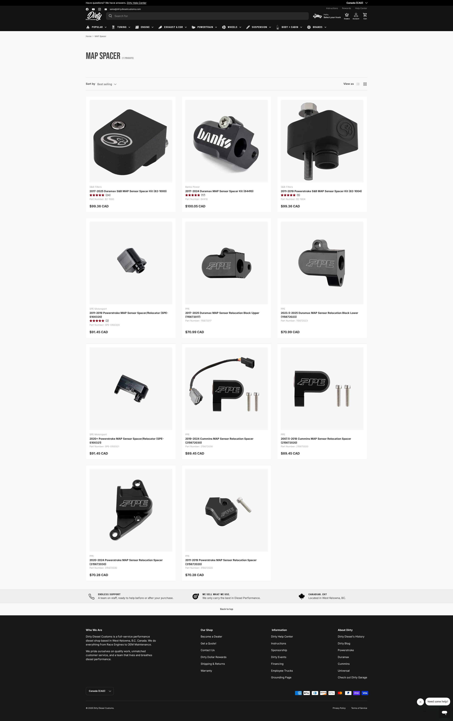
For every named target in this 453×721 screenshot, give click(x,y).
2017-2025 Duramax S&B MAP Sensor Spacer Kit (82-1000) (128, 191)
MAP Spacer (100, 36)
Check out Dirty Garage (352, 677)
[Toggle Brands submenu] (325, 27)
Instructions (332, 8)
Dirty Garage (121, 2)
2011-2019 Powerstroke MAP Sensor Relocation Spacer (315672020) (221, 562)
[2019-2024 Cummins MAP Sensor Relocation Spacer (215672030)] (226, 388)
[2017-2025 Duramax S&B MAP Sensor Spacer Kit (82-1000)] (131, 141)
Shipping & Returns (213, 663)
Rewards (346, 8)
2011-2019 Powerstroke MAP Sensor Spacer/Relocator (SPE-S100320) (129, 315)
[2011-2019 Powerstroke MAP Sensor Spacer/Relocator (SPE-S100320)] (131, 263)
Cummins (344, 663)
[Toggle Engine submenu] (152, 27)
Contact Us (208, 650)
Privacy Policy (339, 708)
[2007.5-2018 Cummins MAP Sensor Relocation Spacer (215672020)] (322, 388)
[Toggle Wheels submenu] (240, 27)
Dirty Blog (344, 643)
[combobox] (207, 16)
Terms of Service (359, 708)
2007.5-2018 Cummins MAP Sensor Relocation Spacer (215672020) (316, 440)
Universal (344, 670)
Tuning (122, 27)
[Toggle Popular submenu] (106, 27)
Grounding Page (281, 677)
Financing (277, 663)
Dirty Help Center (282, 636)
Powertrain (205, 27)
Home (88, 36)
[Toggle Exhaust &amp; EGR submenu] (186, 27)
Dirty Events (278, 657)
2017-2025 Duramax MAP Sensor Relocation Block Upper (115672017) (222, 315)
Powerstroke (346, 650)
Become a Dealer (211, 636)
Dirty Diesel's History (351, 636)
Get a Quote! (208, 643)
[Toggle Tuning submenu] (129, 27)
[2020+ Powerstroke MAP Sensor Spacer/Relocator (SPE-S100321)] (131, 388)
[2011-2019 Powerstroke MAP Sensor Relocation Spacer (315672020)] (226, 510)
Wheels (232, 27)
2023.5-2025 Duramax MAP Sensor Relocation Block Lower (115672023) (319, 315)
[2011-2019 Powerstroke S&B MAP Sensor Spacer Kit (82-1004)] (322, 141)
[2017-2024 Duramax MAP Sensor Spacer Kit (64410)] (226, 141)
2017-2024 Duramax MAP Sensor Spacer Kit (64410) (219, 191)
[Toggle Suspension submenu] (270, 27)
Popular (97, 27)
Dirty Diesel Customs (104, 708)
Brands (318, 27)
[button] (365, 16)
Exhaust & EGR (173, 27)
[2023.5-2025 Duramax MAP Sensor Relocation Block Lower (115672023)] (322, 263)
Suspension (259, 27)
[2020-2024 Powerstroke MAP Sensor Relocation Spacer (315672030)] (131, 510)
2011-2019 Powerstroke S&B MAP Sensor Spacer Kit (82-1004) (321, 191)
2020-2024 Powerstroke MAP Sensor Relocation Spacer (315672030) (126, 562)
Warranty (206, 670)
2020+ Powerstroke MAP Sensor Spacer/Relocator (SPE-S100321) (127, 440)
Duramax (343, 657)
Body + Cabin (290, 27)
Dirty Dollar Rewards (213, 657)
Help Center (361, 8)
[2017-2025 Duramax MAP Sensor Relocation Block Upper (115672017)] (226, 263)
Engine (145, 27)
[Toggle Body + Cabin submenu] (301, 27)
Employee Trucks (282, 670)
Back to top (226, 609)
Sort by (90, 83)
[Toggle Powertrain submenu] (216, 27)
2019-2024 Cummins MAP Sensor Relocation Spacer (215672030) (219, 440)
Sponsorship (279, 650)
